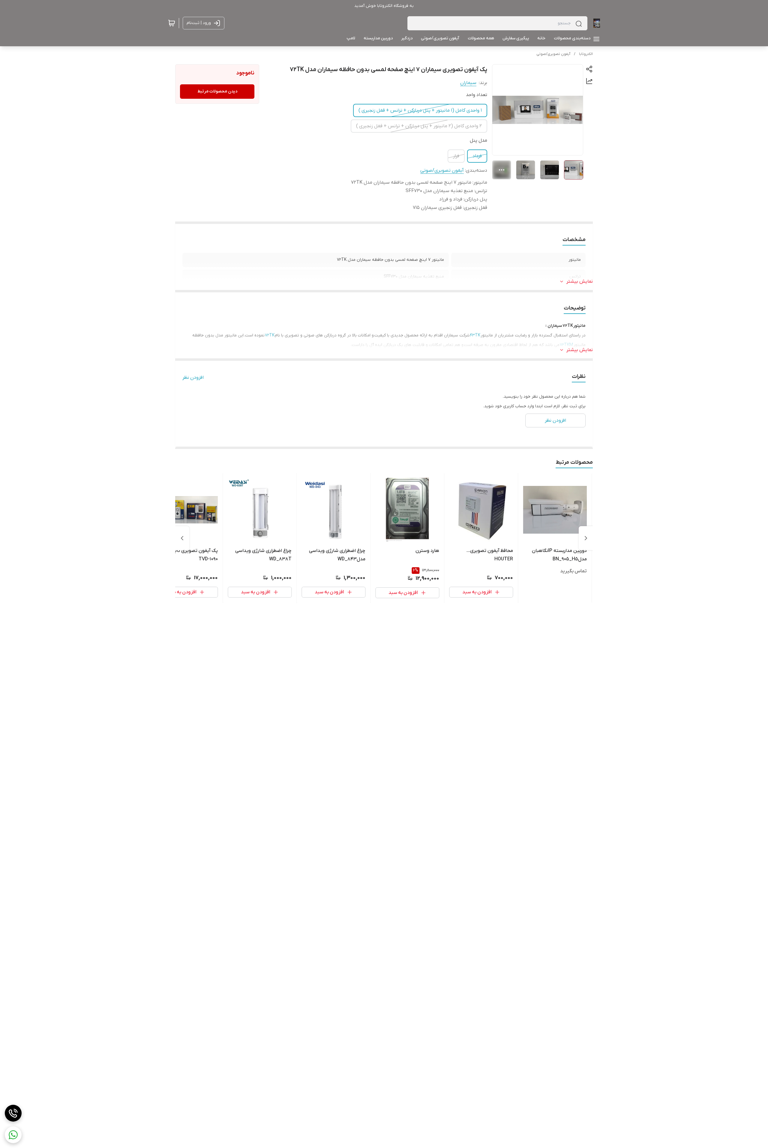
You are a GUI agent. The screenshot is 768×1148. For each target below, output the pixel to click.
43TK (475, 335)
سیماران (468, 83)
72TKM (566, 345)
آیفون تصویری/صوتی (553, 54)
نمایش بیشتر (579, 282)
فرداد (477, 156)
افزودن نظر (193, 378)
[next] (182, 538)
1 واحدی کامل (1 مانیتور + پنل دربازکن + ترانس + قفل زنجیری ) (420, 110)
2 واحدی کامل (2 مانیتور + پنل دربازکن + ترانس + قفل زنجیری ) (419, 126)
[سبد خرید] (171, 23)
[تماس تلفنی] (13, 1113)
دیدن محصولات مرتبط (217, 91)
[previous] (586, 538)
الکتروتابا (586, 54)
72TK (269, 335)
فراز (456, 156)
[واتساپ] (13, 1134)
